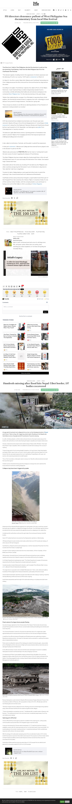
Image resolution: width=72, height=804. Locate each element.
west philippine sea (17, 232)
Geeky (36, 10)
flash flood (32, 791)
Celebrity (27, 10)
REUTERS (18, 389)
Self (19, 10)
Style (5, 10)
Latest (38, 14)
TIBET (25, 791)
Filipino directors (23, 234)
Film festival (40, 232)
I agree (62, 801)
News (43, 381)
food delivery (30, 232)
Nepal (46, 432)
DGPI (32, 234)
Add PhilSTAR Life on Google (48, 22)
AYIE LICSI (18, 22)
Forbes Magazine (37, 184)
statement (34, 77)
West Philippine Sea (14, 94)
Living (12, 10)
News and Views (46, 10)
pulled (39, 127)
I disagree (67, 801)
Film (43, 14)
